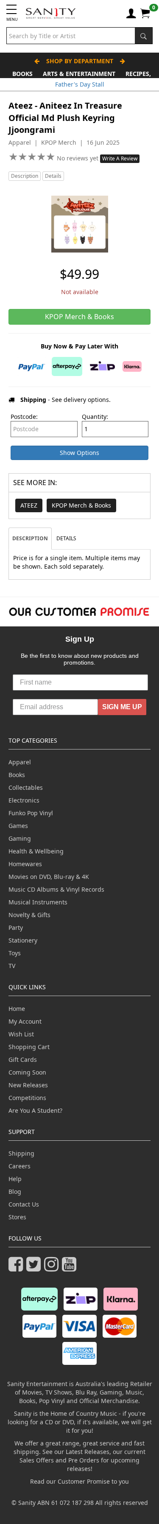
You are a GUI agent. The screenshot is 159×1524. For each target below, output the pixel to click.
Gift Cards (22, 1059)
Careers (19, 1166)
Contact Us (23, 1204)
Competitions (27, 1098)
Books (22, 74)
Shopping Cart (29, 1047)
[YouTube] (71, 1268)
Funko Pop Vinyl (30, 813)
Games (18, 826)
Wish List (21, 1034)
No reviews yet (78, 158)
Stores (17, 1217)
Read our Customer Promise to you (79, 1481)
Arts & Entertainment (79, 74)
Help (15, 1179)
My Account (25, 1021)
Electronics (23, 800)
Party (15, 927)
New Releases (28, 1085)
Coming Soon (27, 1072)
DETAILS (66, 538)
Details (53, 176)
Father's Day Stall (79, 84)
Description (24, 176)
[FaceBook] (17, 1268)
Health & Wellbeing (36, 851)
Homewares (25, 864)
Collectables (25, 787)
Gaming (19, 838)
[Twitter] (35, 1268)
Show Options (79, 453)
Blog (14, 1191)
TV (11, 966)
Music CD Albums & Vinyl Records (56, 889)
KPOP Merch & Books (81, 505)
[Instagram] (53, 1268)
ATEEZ (28, 505)
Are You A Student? (35, 1110)
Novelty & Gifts (29, 915)
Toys (14, 953)
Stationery (22, 940)
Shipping (21, 1153)
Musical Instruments (37, 902)
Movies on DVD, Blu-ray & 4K (48, 877)
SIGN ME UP (122, 706)
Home (16, 1009)
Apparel (19, 762)
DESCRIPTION (30, 538)
